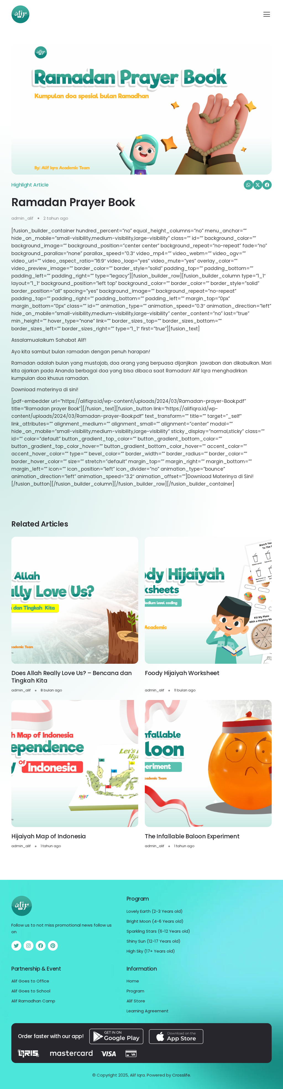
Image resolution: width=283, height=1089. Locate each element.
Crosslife (181, 1075)
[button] (267, 14)
